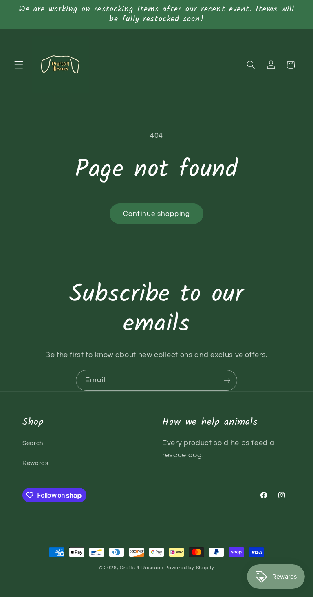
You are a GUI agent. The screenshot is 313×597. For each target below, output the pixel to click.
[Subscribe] (227, 380)
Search (32, 443)
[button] (19, 65)
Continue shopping (156, 213)
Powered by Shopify (189, 568)
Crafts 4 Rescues (142, 568)
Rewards (35, 463)
